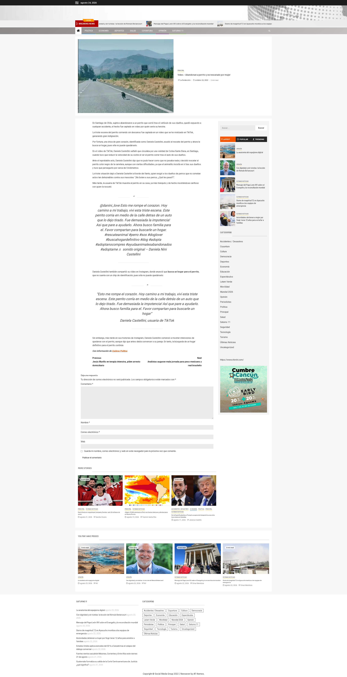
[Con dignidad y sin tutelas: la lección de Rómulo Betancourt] (227, 167)
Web (83, 441)
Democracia (225, 256)
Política (89, 31)
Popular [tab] (244, 139)
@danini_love (110, 205)
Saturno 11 (177, 31)
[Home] (78, 31)
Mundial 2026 (226, 292)
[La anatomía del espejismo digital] (227, 150)
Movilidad (224, 286)
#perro (133, 235)
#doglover (154, 235)
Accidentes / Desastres (180, 509)
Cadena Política (119, 351)
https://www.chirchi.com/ (232, 359)
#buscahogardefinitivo (122, 240)
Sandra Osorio (101, 517)
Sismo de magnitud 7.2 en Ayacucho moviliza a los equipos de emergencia (230, 23)
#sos (143, 235)
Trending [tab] (259, 139)
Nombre (85, 422)
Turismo (224, 337)
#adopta (155, 240)
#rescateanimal (116, 235)
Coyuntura (147, 31)
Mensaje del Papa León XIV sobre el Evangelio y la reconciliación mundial (159, 23)
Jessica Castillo (195, 520)
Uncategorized (227, 347)
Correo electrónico (90, 432)
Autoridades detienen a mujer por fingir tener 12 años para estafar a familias (250, 220)
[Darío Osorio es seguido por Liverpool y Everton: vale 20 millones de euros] (100, 490)
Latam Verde (226, 281)
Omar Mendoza (198, 583)
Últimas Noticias (92, 509)
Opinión (162, 31)
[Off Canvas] (76, 3)
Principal (181, 70)
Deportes (119, 31)
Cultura (223, 251)
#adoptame (109, 249)
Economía (104, 31)
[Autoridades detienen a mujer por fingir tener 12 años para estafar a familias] (227, 218)
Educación (225, 271)
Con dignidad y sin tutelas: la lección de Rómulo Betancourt (144, 580)
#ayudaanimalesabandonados (148, 244)
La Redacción (185, 80)
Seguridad (225, 327)
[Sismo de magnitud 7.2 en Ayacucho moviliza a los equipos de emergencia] (227, 201)
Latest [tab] (226, 139)
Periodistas (225, 302)
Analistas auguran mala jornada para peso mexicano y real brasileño (175, 362)
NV (97, 583)
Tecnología (225, 332)
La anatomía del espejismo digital (249, 152)
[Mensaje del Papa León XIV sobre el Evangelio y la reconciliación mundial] (227, 184)
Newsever (185, 674)
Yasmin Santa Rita (149, 517)
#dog (144, 240)
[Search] (269, 30)
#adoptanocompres (110, 244)
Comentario (87, 384)
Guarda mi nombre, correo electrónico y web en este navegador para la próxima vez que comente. (130, 451)
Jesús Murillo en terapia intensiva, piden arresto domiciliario (116, 362)
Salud (133, 31)
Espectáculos (226, 276)
